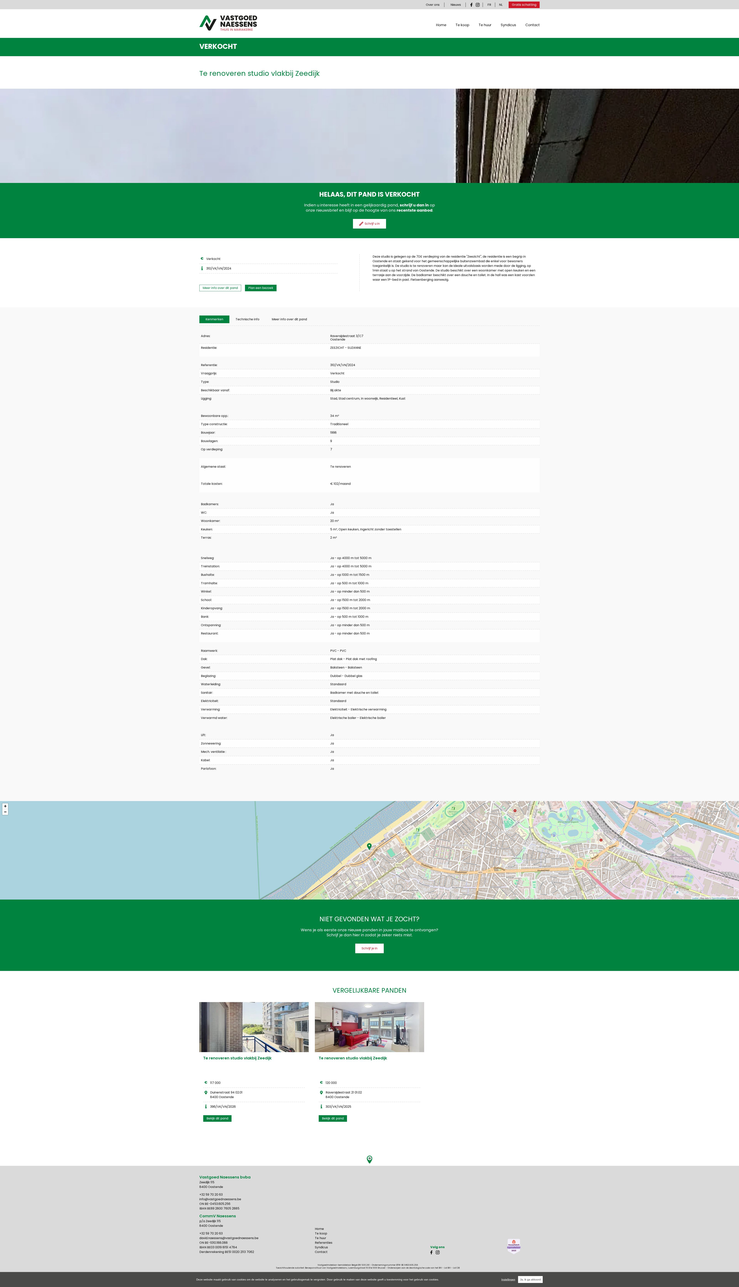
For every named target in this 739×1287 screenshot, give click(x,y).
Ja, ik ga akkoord (530, 1279)
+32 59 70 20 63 (211, 1194)
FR (489, 5)
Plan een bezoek (260, 288)
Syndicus (508, 25)
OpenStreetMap (718, 898)
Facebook (472, 5)
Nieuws (456, 5)
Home (441, 25)
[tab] (214, 319)
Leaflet (695, 898)
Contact (532, 25)
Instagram (478, 5)
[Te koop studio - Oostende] (254, 1027)
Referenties (323, 1242)
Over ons (433, 5)
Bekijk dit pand (217, 1118)
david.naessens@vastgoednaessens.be (228, 1238)
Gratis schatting (524, 5)
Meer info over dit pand (220, 288)
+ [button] (5, 806)
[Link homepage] (228, 23)
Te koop (462, 25)
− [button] (5, 812)
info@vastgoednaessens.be (220, 1199)
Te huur (485, 25)
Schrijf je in (369, 948)
